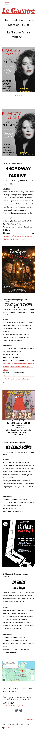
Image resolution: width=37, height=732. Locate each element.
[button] (2, 2)
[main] (18, 23)
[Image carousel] (18, 71)
